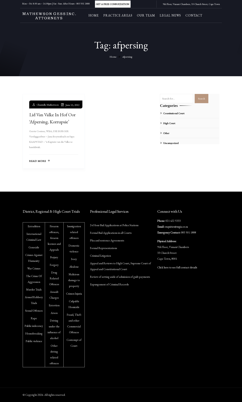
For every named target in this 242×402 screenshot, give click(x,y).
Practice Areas (117, 15)
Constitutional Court (173, 113)
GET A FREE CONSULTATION (112, 4)
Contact (193, 15)
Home (93, 15)
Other (166, 133)
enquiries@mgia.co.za (176, 226)
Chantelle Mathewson (48, 104)
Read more (37, 161)
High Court (169, 123)
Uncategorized (171, 143)
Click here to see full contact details (177, 267)
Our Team (146, 15)
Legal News (170, 15)
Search (201, 98)
